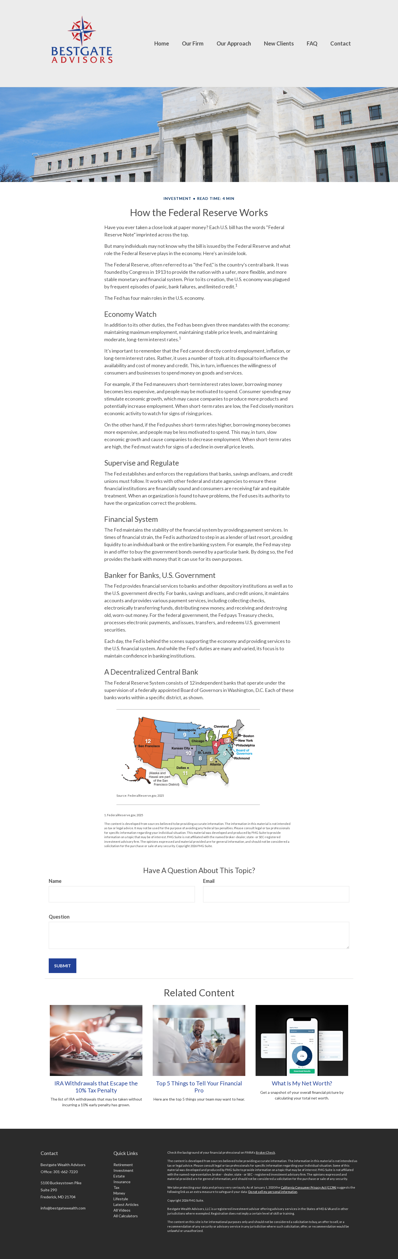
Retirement (123, 1164)
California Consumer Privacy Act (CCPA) (308, 1187)
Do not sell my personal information (272, 1191)
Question (59, 917)
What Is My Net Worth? (302, 1083)
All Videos (122, 1210)
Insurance (122, 1181)
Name (55, 881)
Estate (119, 1176)
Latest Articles (126, 1204)
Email (209, 881)
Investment (123, 1170)
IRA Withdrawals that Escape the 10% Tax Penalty (96, 1086)
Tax (116, 1187)
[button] (193, 43)
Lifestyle (120, 1198)
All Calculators (125, 1216)
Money (119, 1193)
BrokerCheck (265, 1152)
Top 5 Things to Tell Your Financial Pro (199, 1086)
